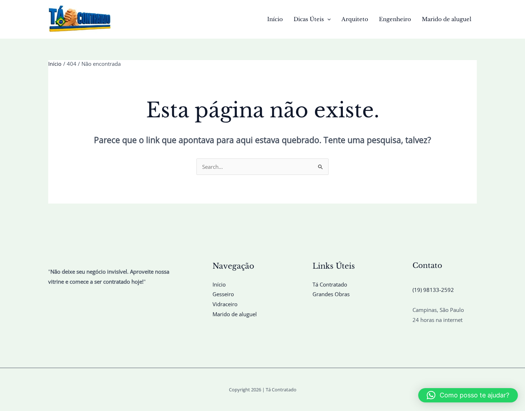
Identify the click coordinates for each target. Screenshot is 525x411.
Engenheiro (395, 19)
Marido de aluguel (446, 19)
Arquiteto (354, 19)
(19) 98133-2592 (433, 289)
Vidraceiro (225, 304)
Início (275, 19)
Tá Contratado (329, 284)
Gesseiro (223, 294)
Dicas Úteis (309, 19)
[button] (327, 19)
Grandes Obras (331, 294)
